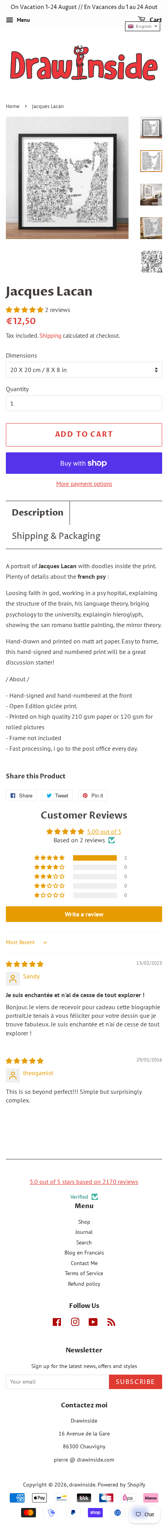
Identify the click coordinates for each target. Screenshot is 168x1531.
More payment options (84, 483)
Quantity (17, 389)
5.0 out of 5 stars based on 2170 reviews (84, 1181)
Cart (155, 20)
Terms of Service (84, 1273)
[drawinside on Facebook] (56, 1323)
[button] (25, 310)
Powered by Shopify (121, 1484)
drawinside (82, 1484)
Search (84, 1242)
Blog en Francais (84, 1252)
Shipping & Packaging (56, 536)
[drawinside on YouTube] (93, 1323)
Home (13, 106)
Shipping (50, 335)
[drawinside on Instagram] (75, 1323)
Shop (84, 1221)
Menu (22, 19)
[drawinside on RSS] (111, 1323)
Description (38, 513)
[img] (24, 964)
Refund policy (84, 1283)
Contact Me (84, 1263)
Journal (84, 1231)
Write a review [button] (84, 914)
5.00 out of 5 (104, 831)
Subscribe (135, 1382)
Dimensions (21, 355)
